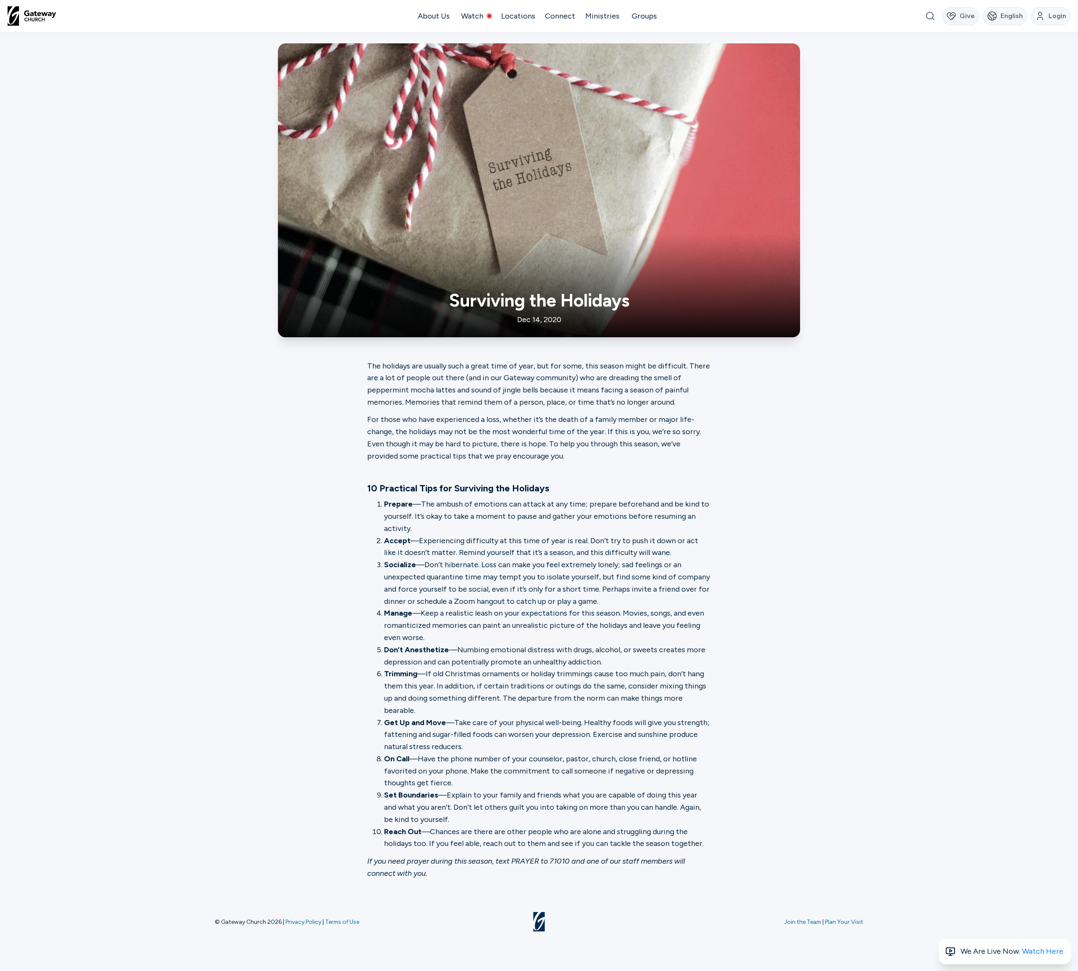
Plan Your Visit (844, 921)
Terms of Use (342, 921)
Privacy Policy (303, 921)
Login (1057, 16)
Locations (518, 16)
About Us (434, 16)
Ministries (602, 16)
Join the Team (802, 921)
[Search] (930, 16)
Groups (644, 16)
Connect (560, 16)
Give (967, 16)
